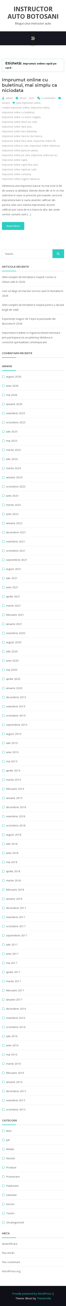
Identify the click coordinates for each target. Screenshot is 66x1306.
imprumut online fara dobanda (19, 131)
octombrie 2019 (16, 715)
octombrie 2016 (16, 1027)
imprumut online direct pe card (19, 122)
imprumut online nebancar (45, 145)
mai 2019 (11, 761)
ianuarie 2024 (14, 477)
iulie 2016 (12, 1036)
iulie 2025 (12, 431)
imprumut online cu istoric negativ (21, 117)
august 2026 (13, 376)
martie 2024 (13, 468)
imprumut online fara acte (17, 126)
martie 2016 (13, 1063)
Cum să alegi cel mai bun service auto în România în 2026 (32, 293)
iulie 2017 (12, 944)
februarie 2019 (15, 789)
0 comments (48, 98)
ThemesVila (44, 1298)
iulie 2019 (12, 743)
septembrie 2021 (16, 559)
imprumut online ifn (44, 141)
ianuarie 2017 (14, 999)
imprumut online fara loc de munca (22, 136)
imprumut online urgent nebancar (21, 179)
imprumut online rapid (14, 160)
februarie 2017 (15, 990)
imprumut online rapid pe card (19, 169)
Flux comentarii (11, 1262)
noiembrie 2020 (15, 633)
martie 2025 (13, 450)
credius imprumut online (15, 107)
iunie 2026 (12, 385)
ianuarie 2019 (14, 798)
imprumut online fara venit (17, 141)
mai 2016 (11, 1054)
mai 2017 (11, 963)
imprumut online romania (16, 174)
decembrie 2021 (16, 532)
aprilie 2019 (13, 770)
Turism (10, 1213)
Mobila (10, 1149)
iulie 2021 (12, 578)
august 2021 (13, 569)
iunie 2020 (12, 660)
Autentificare (9, 1243)
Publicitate (12, 1185)
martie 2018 (13, 880)
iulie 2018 (12, 843)
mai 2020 (11, 669)
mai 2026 (11, 395)
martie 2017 (13, 981)
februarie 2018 (15, 889)
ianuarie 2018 (14, 898)
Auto (9, 1130)
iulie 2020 (12, 651)
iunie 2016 (12, 1045)
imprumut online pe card (16, 155)
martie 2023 (13, 505)
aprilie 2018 (13, 871)
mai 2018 (11, 862)
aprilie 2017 (13, 972)
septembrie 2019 (16, 724)
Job (8, 1140)
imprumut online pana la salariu (20, 150)
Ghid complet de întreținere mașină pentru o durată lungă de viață (33, 307)
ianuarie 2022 (14, 523)
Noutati (10, 1158)
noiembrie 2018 (15, 816)
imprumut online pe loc (44, 155)
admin (9, 98)
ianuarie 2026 (14, 404)
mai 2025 (11, 440)
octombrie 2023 (16, 486)
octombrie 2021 (16, 550)
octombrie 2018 (16, 825)
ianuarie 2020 (14, 688)
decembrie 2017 (16, 908)
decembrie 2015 (16, 1091)
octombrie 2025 (16, 422)
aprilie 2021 (13, 596)
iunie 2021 (12, 587)
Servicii (6, 102)
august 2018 (13, 834)
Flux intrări (8, 1253)
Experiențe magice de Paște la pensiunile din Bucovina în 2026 (29, 321)
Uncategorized (15, 1222)
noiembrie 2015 (15, 1100)
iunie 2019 (12, 752)
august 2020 (13, 642)
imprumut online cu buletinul (18, 112)
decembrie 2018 (16, 807)
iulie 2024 (12, 459)
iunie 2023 (12, 495)
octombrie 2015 (16, 1109)
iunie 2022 (12, 514)
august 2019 (13, 734)
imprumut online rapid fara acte (20, 164)
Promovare (13, 1176)
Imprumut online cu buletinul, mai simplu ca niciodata (29, 85)
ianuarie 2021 (14, 624)
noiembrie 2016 (15, 1018)
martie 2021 (13, 605)
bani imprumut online (28, 102)
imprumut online (40, 107)
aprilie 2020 (13, 679)
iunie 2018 (12, 853)
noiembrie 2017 (15, 917)
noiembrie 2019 (15, 706)
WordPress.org (11, 1271)
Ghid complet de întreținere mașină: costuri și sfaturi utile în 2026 (29, 279)
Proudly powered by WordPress (32, 1293)
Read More (13, 226)
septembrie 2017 (16, 935)
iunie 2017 (12, 953)
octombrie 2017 (16, 926)
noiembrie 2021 (15, 541)
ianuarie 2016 (14, 1082)
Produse (11, 1167)
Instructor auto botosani (33, 12)
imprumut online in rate (15, 145)
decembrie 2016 (16, 1008)
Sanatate (11, 1195)
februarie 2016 (15, 1073)
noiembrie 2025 (15, 413)
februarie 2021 (15, 614)
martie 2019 (13, 779)
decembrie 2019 (16, 697)
